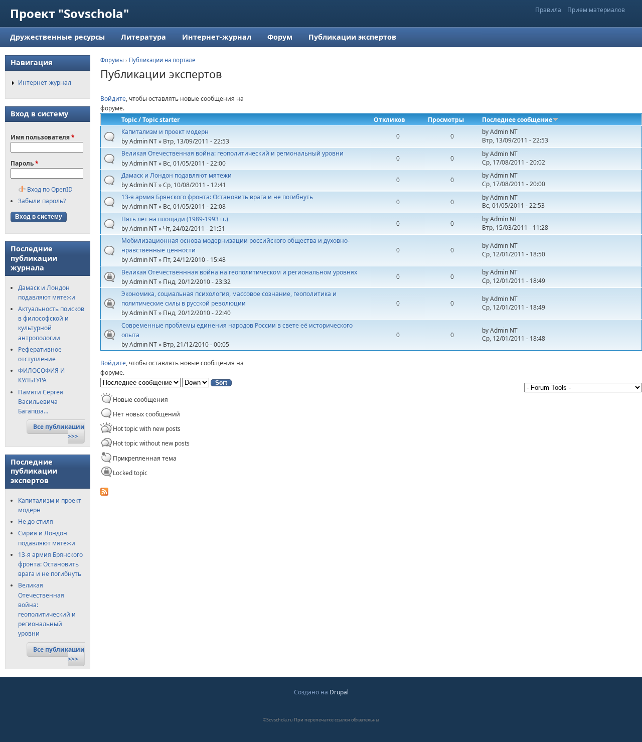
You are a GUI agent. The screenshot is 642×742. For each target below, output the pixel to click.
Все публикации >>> (59, 431)
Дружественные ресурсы (57, 37)
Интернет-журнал (216, 37)
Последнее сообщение (517, 119)
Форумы (112, 60)
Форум (279, 37)
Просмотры (446, 119)
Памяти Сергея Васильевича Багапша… (40, 401)
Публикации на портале (162, 60)
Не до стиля (35, 521)
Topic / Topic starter (150, 119)
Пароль (25, 163)
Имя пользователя (43, 137)
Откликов (389, 119)
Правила (548, 10)
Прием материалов (596, 10)
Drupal (339, 692)
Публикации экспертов (352, 37)
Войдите (113, 98)
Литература (143, 37)
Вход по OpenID (50, 189)
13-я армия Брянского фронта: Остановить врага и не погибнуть (50, 564)
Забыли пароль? (42, 201)
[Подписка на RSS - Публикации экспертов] (104, 493)
